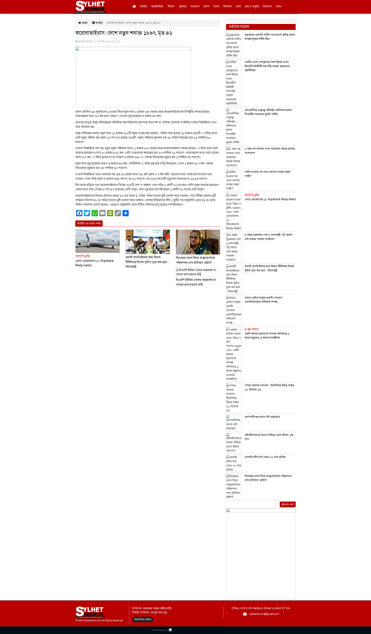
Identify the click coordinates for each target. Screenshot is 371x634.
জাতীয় (143, 6)
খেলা (238, 6)
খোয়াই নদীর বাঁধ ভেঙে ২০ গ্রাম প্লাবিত (265, 457)
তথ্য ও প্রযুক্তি (252, 6)
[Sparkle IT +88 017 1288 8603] (194, 630)
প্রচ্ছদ (84, 23)
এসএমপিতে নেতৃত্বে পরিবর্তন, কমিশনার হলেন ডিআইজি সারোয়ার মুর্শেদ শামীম (268, 112)
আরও (279, 6)
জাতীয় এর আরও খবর (89, 223)
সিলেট (171, 6)
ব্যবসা (216, 6)
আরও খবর (289, 504)
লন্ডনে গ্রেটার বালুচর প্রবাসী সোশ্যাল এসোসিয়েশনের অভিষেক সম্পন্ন (263, 300)
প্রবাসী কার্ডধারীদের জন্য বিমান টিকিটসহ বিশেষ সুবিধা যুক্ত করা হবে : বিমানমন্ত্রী (147, 262)
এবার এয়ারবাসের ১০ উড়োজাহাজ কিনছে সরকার (94, 261)
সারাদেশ (194, 6)
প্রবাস (206, 6)
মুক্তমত (182, 6)
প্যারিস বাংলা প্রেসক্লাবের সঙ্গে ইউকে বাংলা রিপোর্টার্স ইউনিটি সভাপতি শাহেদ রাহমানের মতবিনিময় (267, 66)
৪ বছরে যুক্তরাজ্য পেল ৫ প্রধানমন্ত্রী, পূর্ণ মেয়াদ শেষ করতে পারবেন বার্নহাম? (268, 237)
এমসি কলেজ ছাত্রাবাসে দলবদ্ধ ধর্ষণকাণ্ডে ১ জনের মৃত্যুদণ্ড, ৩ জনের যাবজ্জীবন (267, 333)
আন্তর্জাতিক (157, 6)
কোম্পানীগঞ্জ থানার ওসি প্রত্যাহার (262, 417)
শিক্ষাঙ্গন (227, 6)
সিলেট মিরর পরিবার (142, 619)
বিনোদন (267, 6)
